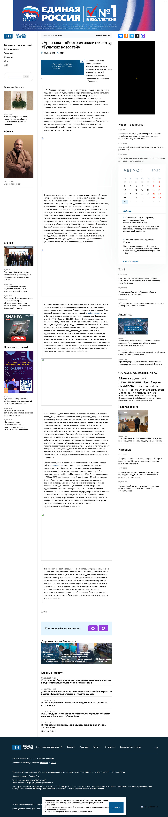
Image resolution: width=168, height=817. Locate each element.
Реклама (96, 747)
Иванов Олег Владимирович (147, 389)
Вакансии (71, 747)
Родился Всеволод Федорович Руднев (138, 240)
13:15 (10, 408)
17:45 (10, 270)
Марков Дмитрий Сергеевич (144, 400)
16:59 (125, 143)
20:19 (125, 299)
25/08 (120, 359)
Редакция (83, 747)
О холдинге (110, 747)
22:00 (11, 182)
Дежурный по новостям (130, 747)
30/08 (120, 288)
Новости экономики (131, 124)
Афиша (8, 131)
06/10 (6, 182)
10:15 (10, 296)
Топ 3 (121, 269)
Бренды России (14, 87)
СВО (6, 61)
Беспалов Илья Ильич (138, 387)
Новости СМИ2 (48, 731)
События (127, 211)
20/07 (120, 482)
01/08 (120, 454)
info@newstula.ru (45, 782)
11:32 (125, 350)
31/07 (120, 468)
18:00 (125, 129)
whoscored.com (56, 465)
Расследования (128, 406)
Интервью (124, 449)
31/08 (6, 114)
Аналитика (8, 53)
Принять (116, 807)
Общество (8, 57)
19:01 (125, 338)
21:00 (125, 359)
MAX (53, 762)
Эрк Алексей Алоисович (137, 394)
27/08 (120, 350)
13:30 (10, 114)
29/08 (120, 436)
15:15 (10, 396)
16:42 (125, 154)
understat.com (94, 313)
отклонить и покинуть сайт (80, 811)
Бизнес (8, 242)
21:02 (125, 288)
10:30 (125, 482)
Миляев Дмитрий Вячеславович (132, 380)
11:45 (10, 420)
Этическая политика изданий (49, 747)
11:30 (10, 284)
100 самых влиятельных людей (18, 45)
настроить (59, 811)
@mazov (44, 762)
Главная (47, 36)
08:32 (125, 274)
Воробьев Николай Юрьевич (135, 392)
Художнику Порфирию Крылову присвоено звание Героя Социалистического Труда (138, 219)
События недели (11, 49)
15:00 (125, 454)
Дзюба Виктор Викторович (144, 398)
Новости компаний (16, 347)
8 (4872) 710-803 (37, 780)
